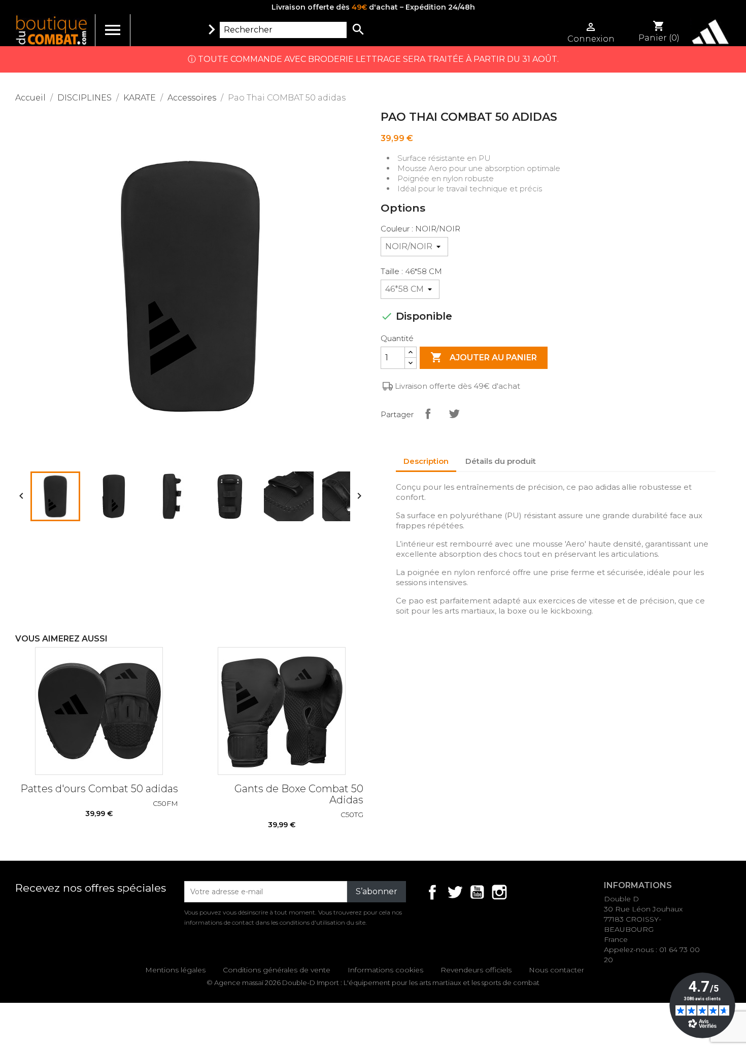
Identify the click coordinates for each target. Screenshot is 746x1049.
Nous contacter (556, 969)
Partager (428, 413)
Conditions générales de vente (276, 969)
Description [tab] (426, 461)
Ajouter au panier (483, 357)
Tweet (454, 413)
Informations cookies (385, 969)
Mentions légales (175, 969)
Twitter (455, 892)
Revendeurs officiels (476, 969)
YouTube (477, 892)
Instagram (499, 892)
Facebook (432, 892)
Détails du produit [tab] (500, 461)
